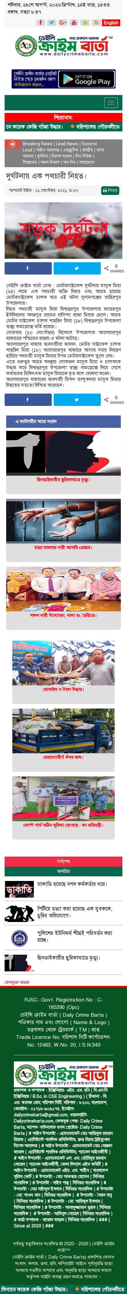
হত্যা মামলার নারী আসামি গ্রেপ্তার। (63, 547)
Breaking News (37, 144)
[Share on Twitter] (77, 268)
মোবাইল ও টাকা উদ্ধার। (63, 689)
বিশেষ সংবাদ (61, 156)
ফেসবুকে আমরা (17, 982)
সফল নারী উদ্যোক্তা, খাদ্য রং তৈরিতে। (63, 615)
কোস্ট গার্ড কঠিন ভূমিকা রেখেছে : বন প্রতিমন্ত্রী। (63, 825)
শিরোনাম (30, 162)
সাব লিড (69, 162)
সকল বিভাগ (50, 162)
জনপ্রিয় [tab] (63, 871)
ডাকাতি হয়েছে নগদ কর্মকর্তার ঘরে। (72, 884)
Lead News (67, 144)
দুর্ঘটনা (42, 156)
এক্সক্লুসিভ (71, 150)
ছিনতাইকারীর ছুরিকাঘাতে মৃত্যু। (63, 479)
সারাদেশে (87, 162)
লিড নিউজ (84, 156)
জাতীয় (87, 150)
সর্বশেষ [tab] (63, 861)
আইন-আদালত (47, 150)
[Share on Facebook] (28, 268)
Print (112, 190)
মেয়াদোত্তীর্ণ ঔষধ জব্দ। (63, 757)
